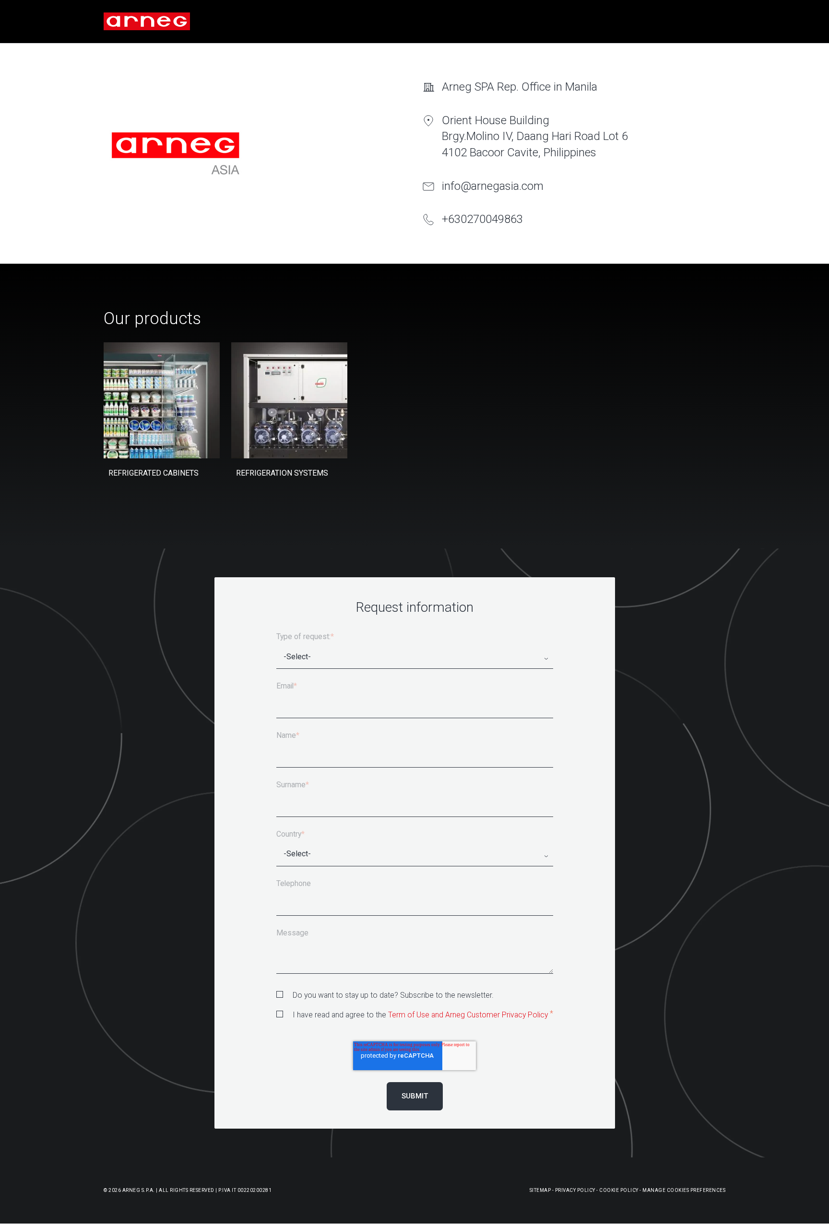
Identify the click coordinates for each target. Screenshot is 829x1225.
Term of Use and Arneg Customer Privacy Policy (468, 1014)
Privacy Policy (575, 1190)
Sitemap (540, 1190)
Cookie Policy (619, 1190)
